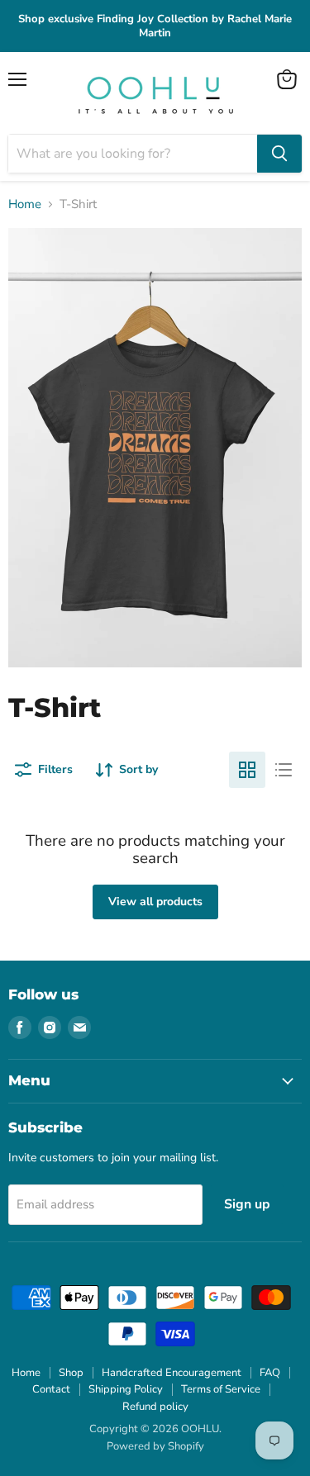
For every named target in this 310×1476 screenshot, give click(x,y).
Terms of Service (220, 1389)
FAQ (270, 1372)
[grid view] (247, 770)
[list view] (283, 770)
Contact (51, 1389)
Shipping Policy (125, 1389)
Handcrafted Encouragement (171, 1372)
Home (24, 204)
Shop (71, 1372)
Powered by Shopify (155, 1446)
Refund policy (155, 1406)
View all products (155, 901)
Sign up (247, 1204)
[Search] (279, 154)
